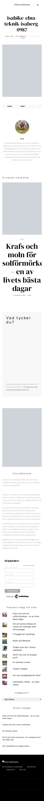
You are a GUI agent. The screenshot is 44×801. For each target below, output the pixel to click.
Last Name (9, 582)
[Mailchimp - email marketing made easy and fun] (18, 596)
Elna (23, 38)
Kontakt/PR (31, 767)
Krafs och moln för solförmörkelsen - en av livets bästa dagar (26, 616)
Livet (22, 239)
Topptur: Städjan (20, 669)
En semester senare (21, 662)
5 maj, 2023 (9, 36)
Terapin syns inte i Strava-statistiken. (16, 725)
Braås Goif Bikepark (21, 641)
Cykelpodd (10, 769)
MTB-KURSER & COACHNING (12, 767)
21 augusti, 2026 (19, 295)
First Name (9, 575)
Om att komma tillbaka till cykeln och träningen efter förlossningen (24, 627)
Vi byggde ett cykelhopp (24, 634)
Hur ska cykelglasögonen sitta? (27, 675)
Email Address (11, 567)
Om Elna (22, 769)
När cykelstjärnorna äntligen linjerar (15, 746)
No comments (21, 36)
